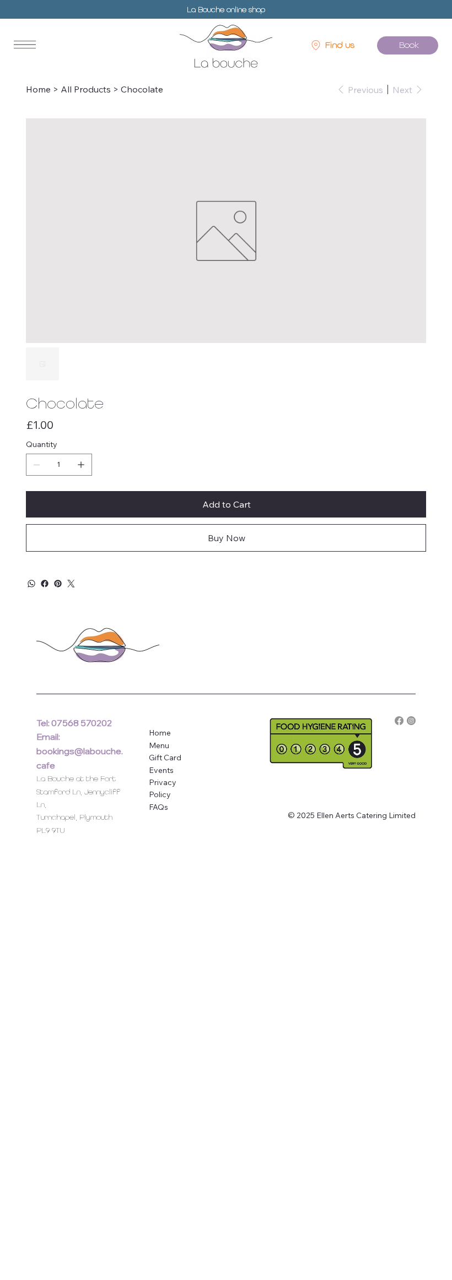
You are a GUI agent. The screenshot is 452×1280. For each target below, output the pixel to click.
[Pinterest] (57, 583)
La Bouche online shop (226, 9)
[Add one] (81, 465)
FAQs (158, 807)
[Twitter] (71, 583)
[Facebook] (44, 583)
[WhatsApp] (31, 583)
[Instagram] (411, 720)
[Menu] (25, 45)
